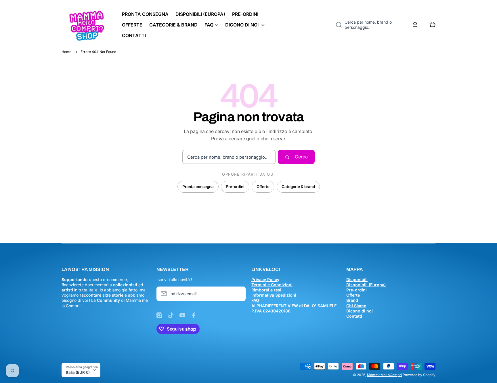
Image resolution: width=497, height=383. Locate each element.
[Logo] (86, 24)
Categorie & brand (298, 186)
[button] (432, 25)
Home (66, 52)
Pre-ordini (235, 186)
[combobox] (369, 25)
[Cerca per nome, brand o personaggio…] (337, 25)
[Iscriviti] (238, 294)
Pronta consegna (198, 186)
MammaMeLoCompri (384, 375)
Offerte (263, 186)
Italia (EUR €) (78, 372)
